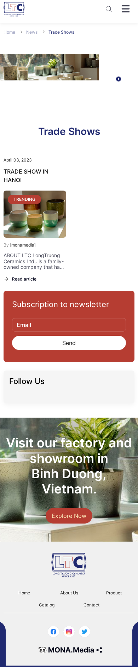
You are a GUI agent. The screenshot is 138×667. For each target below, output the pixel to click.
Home (10, 32)
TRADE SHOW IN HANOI (26, 175)
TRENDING (24, 199)
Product (114, 592)
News (32, 32)
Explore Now (69, 515)
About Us (69, 592)
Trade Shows (61, 32)
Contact (91, 604)
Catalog (46, 604)
